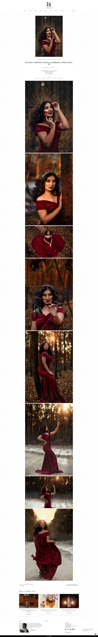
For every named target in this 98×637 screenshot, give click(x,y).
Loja (67, 10)
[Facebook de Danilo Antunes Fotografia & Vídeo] (67, 629)
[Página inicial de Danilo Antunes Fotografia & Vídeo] (49, 5)
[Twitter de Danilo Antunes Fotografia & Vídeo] (65, 629)
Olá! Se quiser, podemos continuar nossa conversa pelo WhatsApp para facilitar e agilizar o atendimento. (88, 630)
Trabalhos (30, 10)
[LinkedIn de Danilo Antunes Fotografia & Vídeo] (74, 629)
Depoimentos (73, 10)
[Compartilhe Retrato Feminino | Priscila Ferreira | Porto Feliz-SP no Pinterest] (23, 585)
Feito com (49, 636)
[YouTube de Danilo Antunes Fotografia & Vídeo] (72, 629)
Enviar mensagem (68, 623)
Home (25, 10)
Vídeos (36, 10)
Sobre (51, 10)
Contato (56, 10)
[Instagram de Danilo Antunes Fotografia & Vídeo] (68, 629)
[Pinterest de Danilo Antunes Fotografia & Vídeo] (70, 629)
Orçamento (45, 10)
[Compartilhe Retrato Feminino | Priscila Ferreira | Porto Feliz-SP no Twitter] (21, 585)
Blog (40, 10)
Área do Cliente (62, 10)
